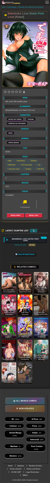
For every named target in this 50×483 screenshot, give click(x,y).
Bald (9, 161)
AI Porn (36, 419)
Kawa (10, 133)
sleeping (28, 169)
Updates (20, 466)
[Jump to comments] (25, 202)
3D (15, 419)
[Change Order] (33, 230)
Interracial (36, 440)
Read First (16, 215)
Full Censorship (26, 165)
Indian (36, 433)
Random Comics (35, 466)
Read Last (33, 215)
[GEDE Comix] (11, 2)
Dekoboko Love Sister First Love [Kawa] (30, 7)
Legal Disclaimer (32, 472)
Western (15, 456)
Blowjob (33, 161)
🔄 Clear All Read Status (25, 254)
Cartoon (15, 426)
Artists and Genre (33, 469)
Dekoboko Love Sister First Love (25, 240)
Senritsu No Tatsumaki (17, 123)
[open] (47, 2)
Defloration (11, 165)
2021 (7, 186)
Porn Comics (37, 447)
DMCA (25, 475)
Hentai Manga (11, 7)
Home (4, 7)
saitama (31, 119)
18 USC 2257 (16, 472)
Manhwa (15, 446)
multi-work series (14, 169)
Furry (36, 426)
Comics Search (16, 469)
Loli (39, 165)
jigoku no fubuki (14, 119)
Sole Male (40, 169)
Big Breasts (21, 161)
